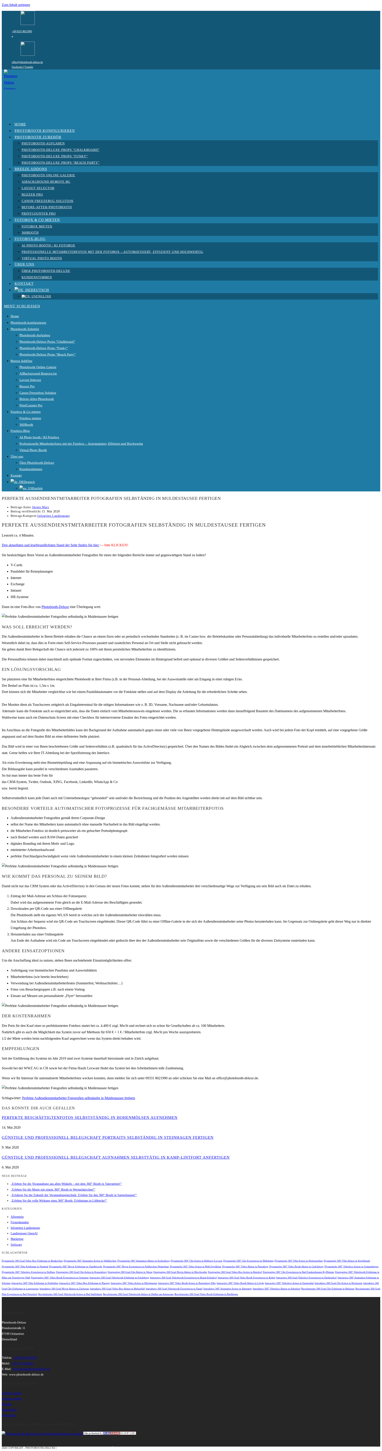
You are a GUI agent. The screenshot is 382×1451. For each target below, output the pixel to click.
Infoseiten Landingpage (53, 516)
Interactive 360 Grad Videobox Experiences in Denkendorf (306, 1277)
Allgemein (17, 1216)
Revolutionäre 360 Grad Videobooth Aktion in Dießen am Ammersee (138, 1294)
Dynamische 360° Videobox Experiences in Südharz (28, 1272)
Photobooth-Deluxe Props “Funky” (43, 348)
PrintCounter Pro (30, 405)
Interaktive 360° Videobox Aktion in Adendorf (276, 1288)
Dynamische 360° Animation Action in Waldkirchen (90, 1261)
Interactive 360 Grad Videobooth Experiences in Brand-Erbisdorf (183, 1277)
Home (15, 316)
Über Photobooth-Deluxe (36, 462)
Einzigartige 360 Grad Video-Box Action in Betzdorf (235, 1272)
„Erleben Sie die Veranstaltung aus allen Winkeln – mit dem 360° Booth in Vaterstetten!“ (66, 1183)
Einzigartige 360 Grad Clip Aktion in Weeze (130, 1272)
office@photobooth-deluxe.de (27, 62)
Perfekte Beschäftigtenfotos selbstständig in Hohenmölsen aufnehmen (90, 1117)
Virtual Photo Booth (33, 450)
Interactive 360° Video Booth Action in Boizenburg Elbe (187, 1283)
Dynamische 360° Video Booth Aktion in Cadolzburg (296, 1266)
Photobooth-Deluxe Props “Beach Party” (47, 354)
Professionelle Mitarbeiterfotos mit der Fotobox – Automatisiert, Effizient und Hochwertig (81, 443)
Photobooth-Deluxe (55, 607)
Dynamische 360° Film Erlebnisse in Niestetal (25, 1266)
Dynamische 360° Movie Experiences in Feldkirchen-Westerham (136, 1266)
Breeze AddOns (21, 361)
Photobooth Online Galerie (37, 367)
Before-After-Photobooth (36, 399)
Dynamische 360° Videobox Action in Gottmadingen (351, 1266)
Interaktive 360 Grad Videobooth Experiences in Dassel (174, 1288)
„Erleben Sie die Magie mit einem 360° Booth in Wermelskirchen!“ (53, 1189)
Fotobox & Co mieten (26, 412)
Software (16, 1244)
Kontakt (16, 475)
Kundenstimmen (30, 469)
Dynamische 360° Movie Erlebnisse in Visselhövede (75, 1266)
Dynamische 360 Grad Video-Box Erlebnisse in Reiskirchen (32, 1261)
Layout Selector (30, 380)
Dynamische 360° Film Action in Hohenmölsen (299, 1261)
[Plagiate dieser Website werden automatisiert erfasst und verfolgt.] (109, 1434)
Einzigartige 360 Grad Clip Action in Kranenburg (81, 1272)
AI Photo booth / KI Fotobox (39, 437)
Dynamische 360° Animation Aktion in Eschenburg (143, 1261)
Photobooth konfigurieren (28, 322)
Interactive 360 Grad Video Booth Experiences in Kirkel (246, 1277)
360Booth (26, 424)
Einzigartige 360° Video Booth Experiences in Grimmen (60, 1277)
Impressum (8, 1415)
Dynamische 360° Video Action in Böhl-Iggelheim (195, 1266)
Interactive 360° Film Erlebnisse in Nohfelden (34, 1283)
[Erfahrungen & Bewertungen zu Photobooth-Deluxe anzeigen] (42, 1434)
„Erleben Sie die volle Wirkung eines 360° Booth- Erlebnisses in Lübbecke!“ (59, 1200)
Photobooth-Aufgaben (34, 335)
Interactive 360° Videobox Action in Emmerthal (289, 1283)
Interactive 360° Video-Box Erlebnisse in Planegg (84, 1283)
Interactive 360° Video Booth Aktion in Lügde (240, 1283)
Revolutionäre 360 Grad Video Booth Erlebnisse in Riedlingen (206, 1294)
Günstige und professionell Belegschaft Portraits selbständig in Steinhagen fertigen (108, 1137)
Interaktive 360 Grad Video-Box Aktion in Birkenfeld (117, 1288)
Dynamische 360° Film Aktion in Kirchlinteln (347, 1261)
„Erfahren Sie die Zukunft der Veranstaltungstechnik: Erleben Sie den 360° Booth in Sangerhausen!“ (74, 1195)
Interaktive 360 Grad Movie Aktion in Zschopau (64, 1288)
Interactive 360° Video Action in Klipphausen (134, 1283)
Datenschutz (9, 1409)
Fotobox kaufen (11, 1393)
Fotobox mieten (30, 418)
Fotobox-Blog (20, 431)
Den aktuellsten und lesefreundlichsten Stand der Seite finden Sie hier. (50, 545)
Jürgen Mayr (40, 507)
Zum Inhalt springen (16, 5)
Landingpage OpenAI (24, 1233)
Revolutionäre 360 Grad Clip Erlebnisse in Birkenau (328, 1288)
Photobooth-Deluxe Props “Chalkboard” (47, 341)
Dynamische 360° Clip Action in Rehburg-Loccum (196, 1261)
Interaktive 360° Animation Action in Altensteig (227, 1288)
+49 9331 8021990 (22, 31)
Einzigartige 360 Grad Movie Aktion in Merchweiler (180, 1272)
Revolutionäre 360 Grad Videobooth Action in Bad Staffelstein (70, 1294)
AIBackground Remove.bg (38, 373)
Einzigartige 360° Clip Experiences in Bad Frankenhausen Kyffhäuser (298, 1272)
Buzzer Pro (27, 386)
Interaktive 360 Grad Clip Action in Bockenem (338, 1283)
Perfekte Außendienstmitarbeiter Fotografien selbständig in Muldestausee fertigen (78, 1098)
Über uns (17, 456)
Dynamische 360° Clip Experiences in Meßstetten (248, 1261)
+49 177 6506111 (23, 1363)
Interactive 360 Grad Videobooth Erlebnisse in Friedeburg (119, 1277)
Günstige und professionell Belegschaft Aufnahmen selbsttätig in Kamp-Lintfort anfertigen (116, 1157)
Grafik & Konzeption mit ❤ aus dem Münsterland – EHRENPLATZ (103, 1447)
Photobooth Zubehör (25, 329)
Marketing (17, 1239)
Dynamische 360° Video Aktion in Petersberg (245, 1266)
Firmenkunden (20, 1222)
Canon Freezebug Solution (37, 393)
